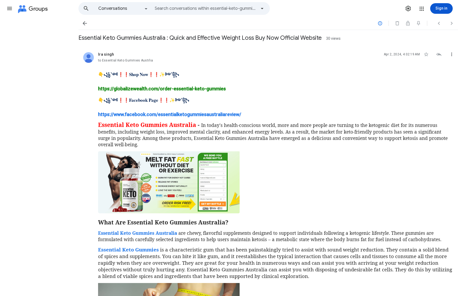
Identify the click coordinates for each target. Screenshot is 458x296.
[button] (9, 8)
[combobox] (206, 8)
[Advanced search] (262, 8)
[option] (123, 8)
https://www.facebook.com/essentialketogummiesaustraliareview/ (169, 114)
